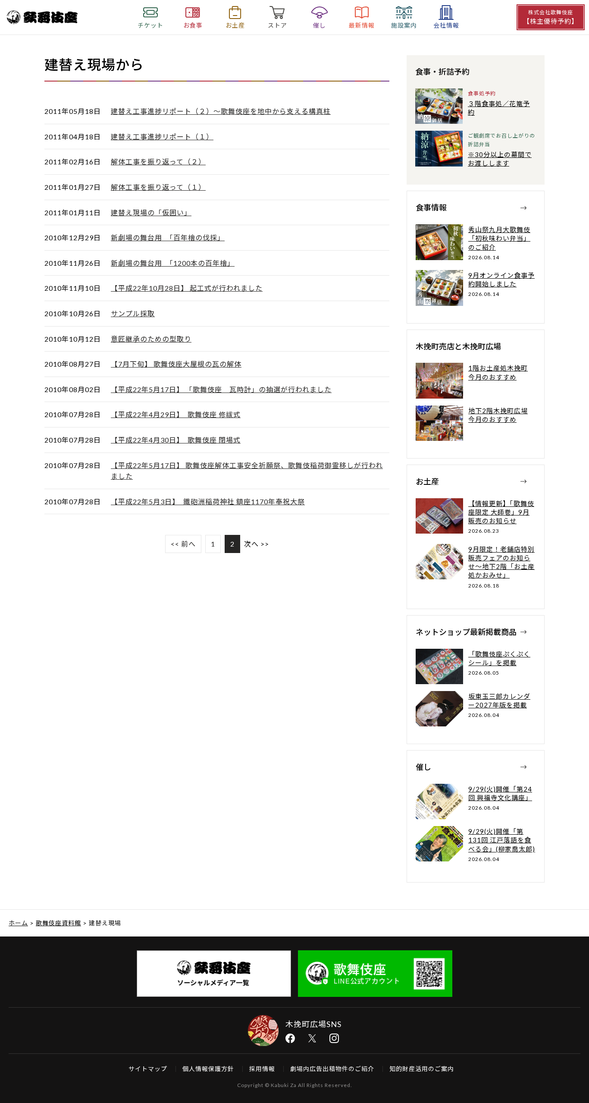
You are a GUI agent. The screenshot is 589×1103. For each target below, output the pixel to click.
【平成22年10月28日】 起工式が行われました (187, 288)
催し (423, 767)
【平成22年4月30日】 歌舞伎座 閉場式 (176, 440)
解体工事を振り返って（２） (158, 161)
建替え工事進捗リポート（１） (162, 136)
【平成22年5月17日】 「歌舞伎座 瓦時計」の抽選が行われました (221, 389)
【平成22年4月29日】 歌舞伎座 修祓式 (176, 414)
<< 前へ (183, 544)
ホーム (18, 923)
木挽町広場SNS (313, 1024)
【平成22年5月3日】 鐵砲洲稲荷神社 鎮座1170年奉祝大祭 (208, 501)
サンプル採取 (133, 313)
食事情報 (431, 207)
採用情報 (262, 1068)
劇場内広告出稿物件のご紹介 (332, 1068)
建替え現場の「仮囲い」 (151, 212)
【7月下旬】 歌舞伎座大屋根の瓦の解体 (176, 364)
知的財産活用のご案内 (421, 1068)
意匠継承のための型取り (151, 339)
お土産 (427, 481)
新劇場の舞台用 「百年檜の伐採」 (168, 237)
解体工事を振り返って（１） (158, 187)
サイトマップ (147, 1068)
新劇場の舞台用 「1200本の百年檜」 (173, 263)
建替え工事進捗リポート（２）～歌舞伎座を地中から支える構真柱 (221, 111)
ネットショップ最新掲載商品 (466, 632)
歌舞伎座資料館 (58, 923)
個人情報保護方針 (208, 1068)
